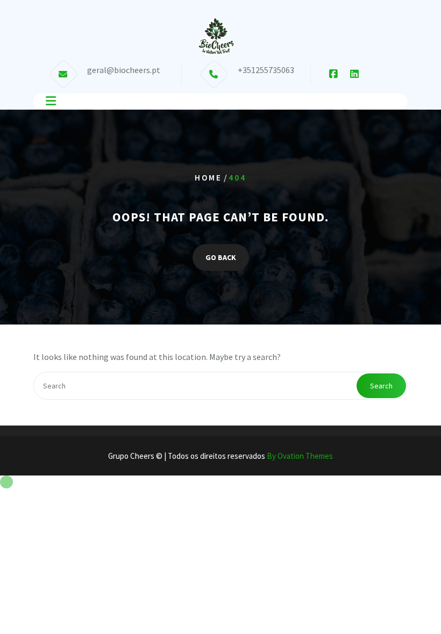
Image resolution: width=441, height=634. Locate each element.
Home (208, 177)
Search (381, 386)
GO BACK (220, 257)
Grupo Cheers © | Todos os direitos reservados (220, 456)
